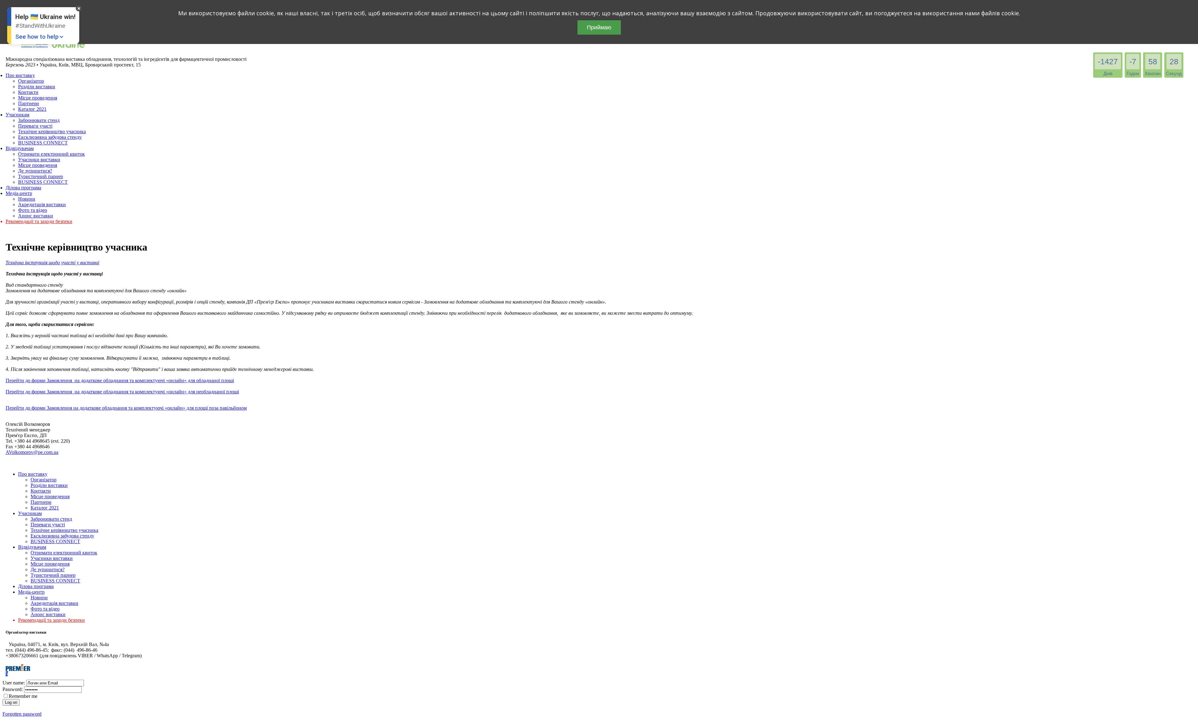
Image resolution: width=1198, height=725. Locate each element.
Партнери (28, 103)
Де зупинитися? (35, 170)
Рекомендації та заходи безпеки (39, 221)
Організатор (31, 81)
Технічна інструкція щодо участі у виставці (52, 262)
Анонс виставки (35, 215)
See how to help (37, 36)
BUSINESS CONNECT (43, 142)
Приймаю (599, 27)
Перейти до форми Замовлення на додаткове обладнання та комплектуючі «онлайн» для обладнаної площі (120, 380)
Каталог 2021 (32, 109)
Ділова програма (23, 187)
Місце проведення (37, 97)
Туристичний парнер (40, 176)
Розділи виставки (36, 86)
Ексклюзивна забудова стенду (50, 137)
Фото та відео (32, 210)
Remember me (23, 696)
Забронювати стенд (39, 120)
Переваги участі (35, 126)
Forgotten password (21, 714)
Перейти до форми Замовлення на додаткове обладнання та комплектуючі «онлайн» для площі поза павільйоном (126, 408)
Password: (12, 689)
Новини (26, 199)
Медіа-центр (19, 193)
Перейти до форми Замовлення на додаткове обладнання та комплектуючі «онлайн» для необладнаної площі (122, 391)
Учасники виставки (39, 159)
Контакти (28, 92)
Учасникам (17, 114)
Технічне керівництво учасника (52, 131)
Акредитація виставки (42, 204)
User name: (13, 682)
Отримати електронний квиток (51, 154)
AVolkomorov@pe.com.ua (32, 452)
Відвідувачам (20, 148)
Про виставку (20, 75)
